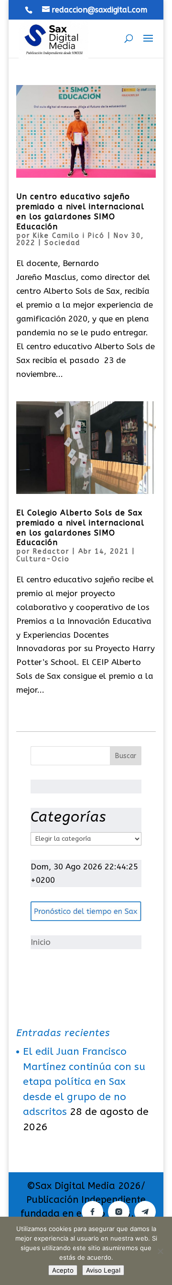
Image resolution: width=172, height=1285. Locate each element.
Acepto (63, 1270)
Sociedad (62, 243)
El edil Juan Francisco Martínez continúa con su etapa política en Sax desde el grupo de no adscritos (84, 1082)
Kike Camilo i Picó (69, 236)
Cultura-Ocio (43, 559)
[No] (160, 1251)
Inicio (41, 942)
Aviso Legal (103, 1270)
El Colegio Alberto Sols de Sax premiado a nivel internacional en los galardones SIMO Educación (80, 527)
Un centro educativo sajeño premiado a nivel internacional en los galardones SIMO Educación (80, 211)
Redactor (51, 551)
